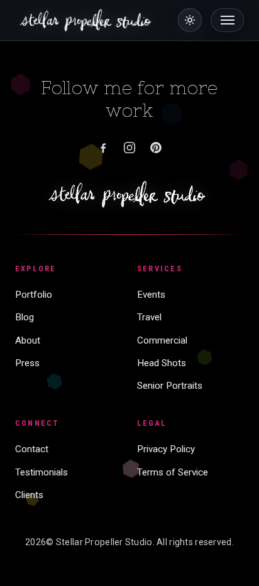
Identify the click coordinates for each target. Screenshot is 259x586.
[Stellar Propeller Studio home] (130, 194)
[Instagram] (129, 147)
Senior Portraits (169, 385)
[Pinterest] (156, 147)
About (27, 340)
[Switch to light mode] (190, 20)
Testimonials (41, 472)
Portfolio (33, 294)
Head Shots (161, 363)
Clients (29, 495)
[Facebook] (103, 147)
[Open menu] (227, 20)
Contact (31, 449)
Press (27, 363)
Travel (149, 317)
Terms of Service (172, 472)
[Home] (87, 20)
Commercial (162, 340)
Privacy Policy (166, 449)
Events (151, 294)
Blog (24, 317)
